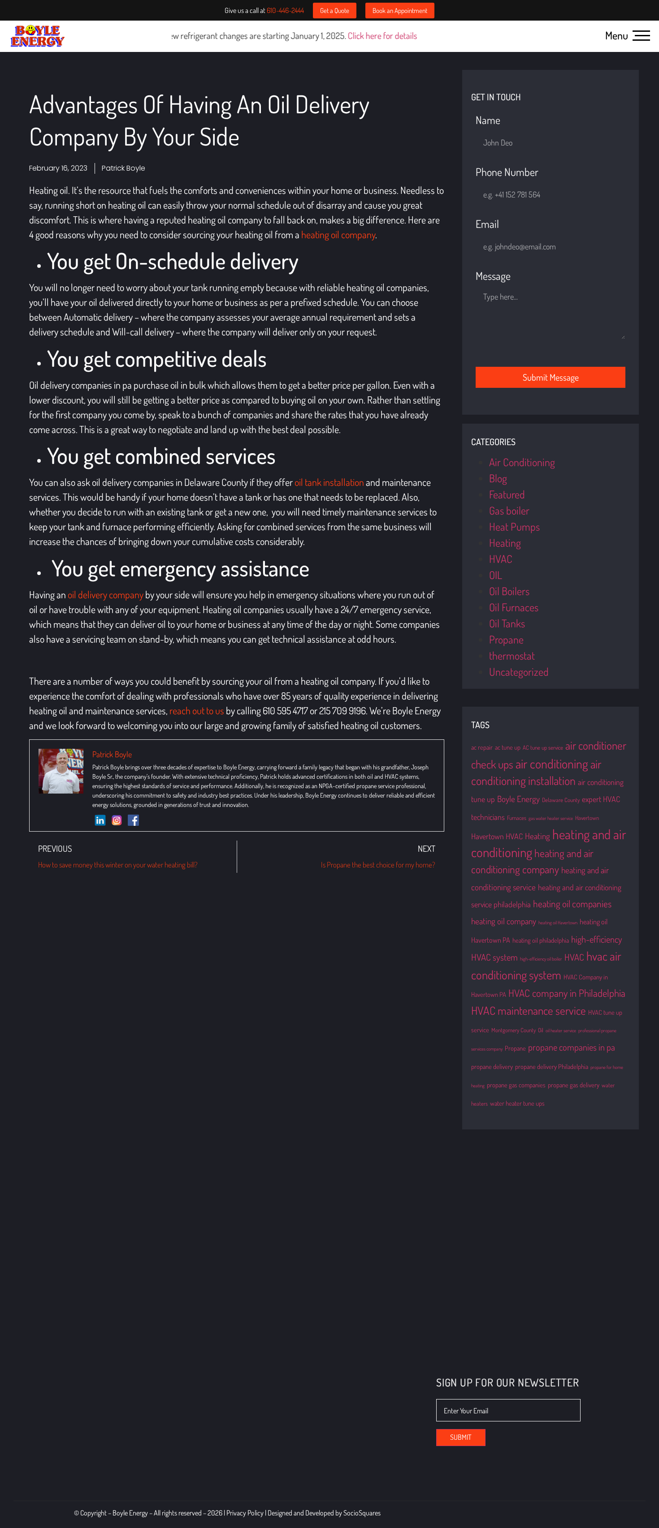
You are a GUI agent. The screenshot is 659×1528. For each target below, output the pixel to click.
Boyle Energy (518, 798)
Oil (540, 1030)
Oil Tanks (507, 623)
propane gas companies (516, 1085)
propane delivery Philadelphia (551, 1066)
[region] (116, 1463)
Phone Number (507, 173)
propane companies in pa (571, 1047)
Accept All (175, 1490)
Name (488, 121)
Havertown (587, 817)
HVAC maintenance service (528, 1010)
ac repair (482, 747)
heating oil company (503, 921)
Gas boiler (509, 510)
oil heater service (561, 1030)
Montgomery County (513, 1030)
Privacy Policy (245, 1520)
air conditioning (552, 763)
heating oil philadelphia (540, 940)
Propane (506, 639)
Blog (498, 478)
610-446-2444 (285, 10)
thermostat (512, 655)
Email (487, 225)
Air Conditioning (522, 462)
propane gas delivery (573, 1085)
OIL (495, 575)
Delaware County (561, 799)
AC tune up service (543, 747)
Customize (58, 1490)
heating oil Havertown (557, 922)
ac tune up (507, 747)
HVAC (500, 559)
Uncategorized (519, 671)
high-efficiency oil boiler (541, 959)
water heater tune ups (517, 1103)
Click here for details (324, 35)
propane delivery (492, 1066)
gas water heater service (551, 818)
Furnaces (516, 817)
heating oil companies (572, 903)
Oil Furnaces (513, 607)
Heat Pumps (514, 526)
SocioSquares (362, 1520)
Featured (507, 494)
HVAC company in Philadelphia (566, 993)
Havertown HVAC (497, 836)
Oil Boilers (509, 591)
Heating (505, 542)
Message (493, 276)
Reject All (117, 1490)
